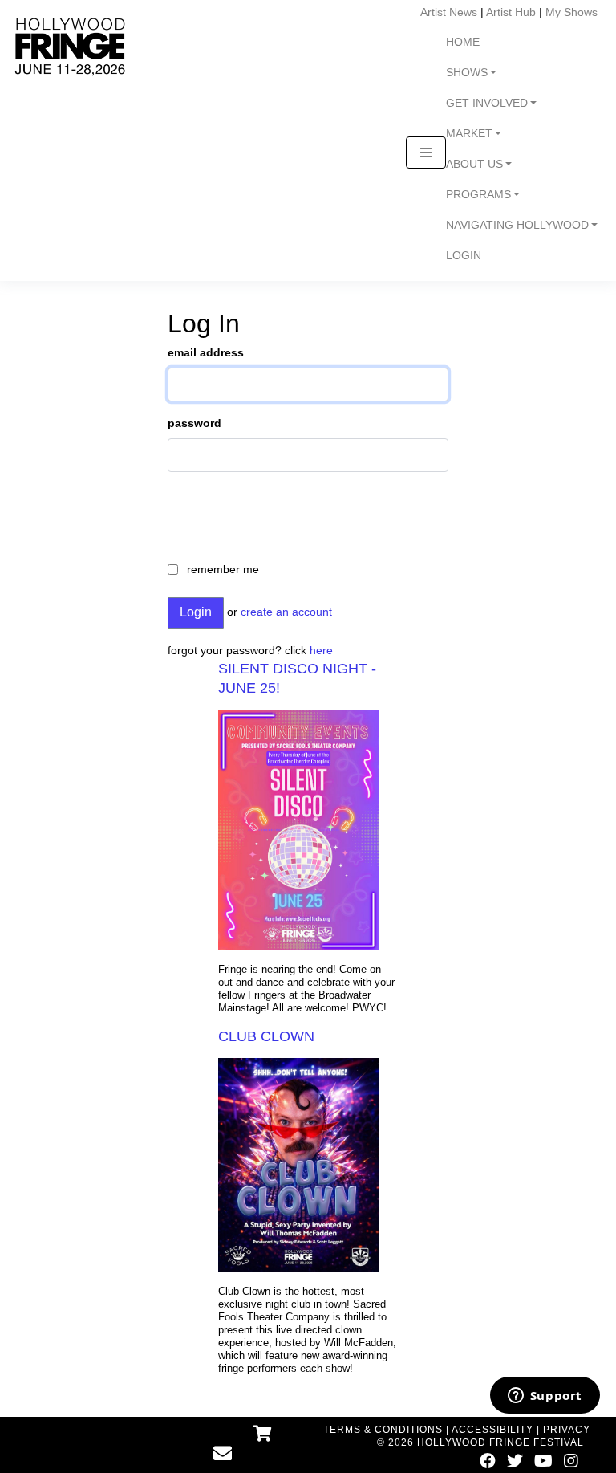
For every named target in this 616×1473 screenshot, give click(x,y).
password (194, 423)
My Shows (571, 12)
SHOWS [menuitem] (467, 73)
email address (206, 352)
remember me (223, 569)
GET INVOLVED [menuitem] (487, 103)
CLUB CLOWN (266, 1036)
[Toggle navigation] (426, 152)
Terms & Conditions (383, 1429)
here (321, 650)
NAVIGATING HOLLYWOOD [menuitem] (517, 225)
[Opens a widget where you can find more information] (544, 1397)
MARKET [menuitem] (469, 134)
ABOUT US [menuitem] (474, 164)
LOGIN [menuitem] (463, 256)
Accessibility (492, 1429)
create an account (286, 611)
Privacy (566, 1429)
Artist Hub (511, 12)
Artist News (448, 12)
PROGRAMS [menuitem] (478, 195)
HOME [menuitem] (463, 42)
